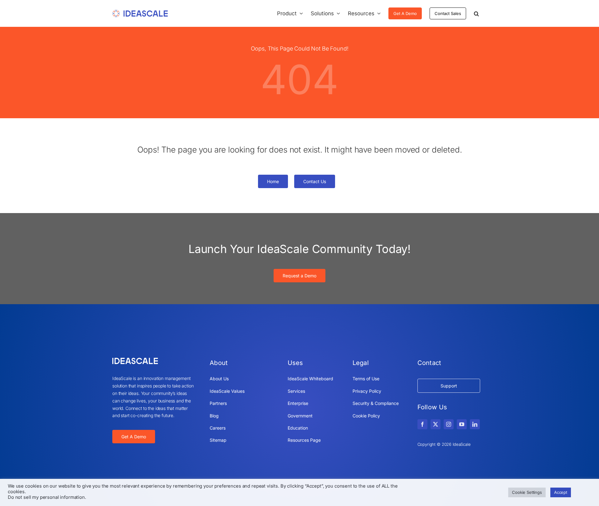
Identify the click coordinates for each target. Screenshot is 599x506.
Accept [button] (560, 492)
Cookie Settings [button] (527, 492)
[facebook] (422, 424)
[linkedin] (475, 424)
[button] (476, 13)
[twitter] (436, 424)
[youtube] (462, 424)
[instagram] (449, 424)
